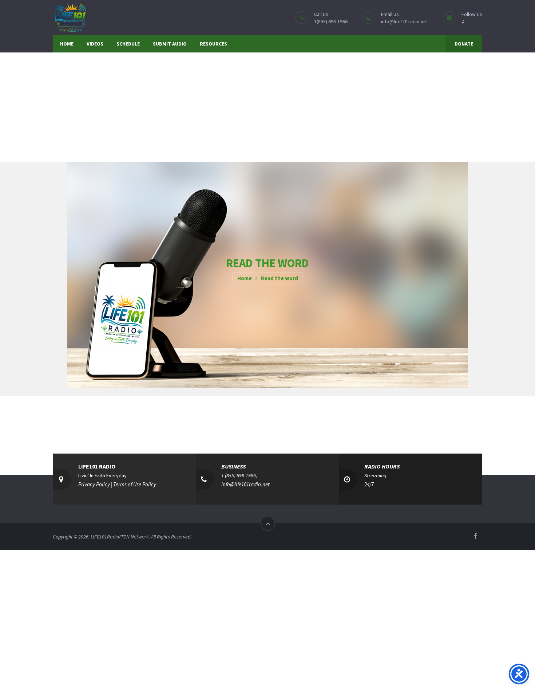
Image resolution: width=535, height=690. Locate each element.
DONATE (464, 43)
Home (244, 278)
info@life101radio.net (404, 21)
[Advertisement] (267, 107)
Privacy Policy (94, 484)
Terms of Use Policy (134, 484)
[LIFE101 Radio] (70, 17)
